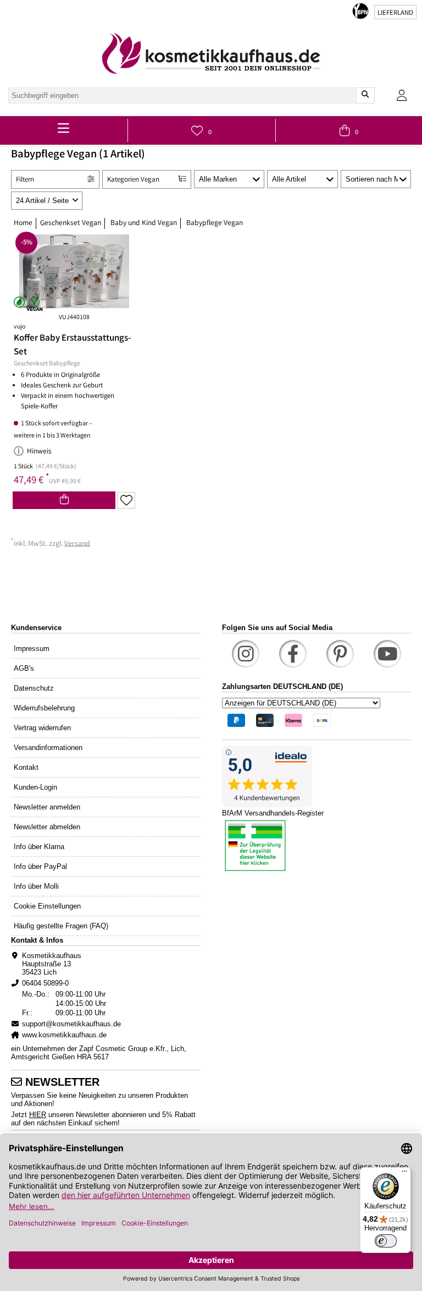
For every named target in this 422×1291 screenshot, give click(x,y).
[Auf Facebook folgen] (293, 654)
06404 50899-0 (45, 983)
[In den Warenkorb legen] (64, 500)
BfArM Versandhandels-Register (273, 813)
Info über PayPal (40, 866)
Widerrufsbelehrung (44, 708)
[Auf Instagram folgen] (245, 654)
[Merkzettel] (126, 500)
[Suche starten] (365, 95)
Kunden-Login (35, 787)
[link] (211, 53)
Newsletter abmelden (47, 827)
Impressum (31, 648)
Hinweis (39, 451)
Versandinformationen (48, 747)
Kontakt (26, 767)
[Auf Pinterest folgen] (340, 654)
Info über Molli (36, 886)
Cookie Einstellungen (47, 906)
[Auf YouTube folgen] (387, 654)
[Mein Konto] (401, 95)
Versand (77, 543)
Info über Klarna (39, 847)
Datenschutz (34, 688)
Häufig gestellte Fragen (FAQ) (61, 926)
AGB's (24, 668)
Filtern (25, 180)
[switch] (386, 1241)
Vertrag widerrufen (42, 728)
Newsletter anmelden (47, 807)
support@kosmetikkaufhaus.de (71, 1024)
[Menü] (404, 1173)
